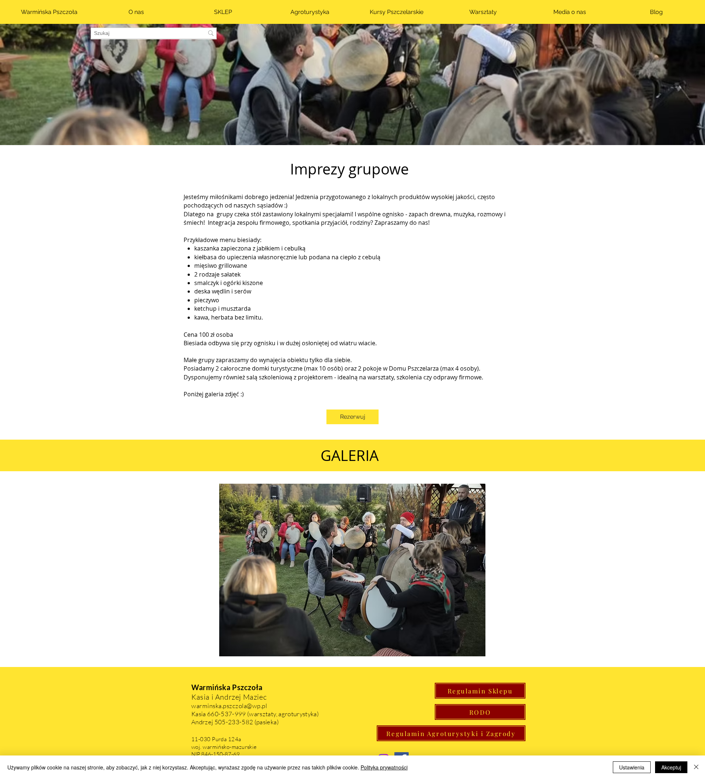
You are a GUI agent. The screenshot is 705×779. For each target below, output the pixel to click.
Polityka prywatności (384, 767)
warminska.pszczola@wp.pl (229, 706)
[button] (352, 570)
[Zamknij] (696, 767)
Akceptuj (671, 767)
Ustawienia (631, 767)
